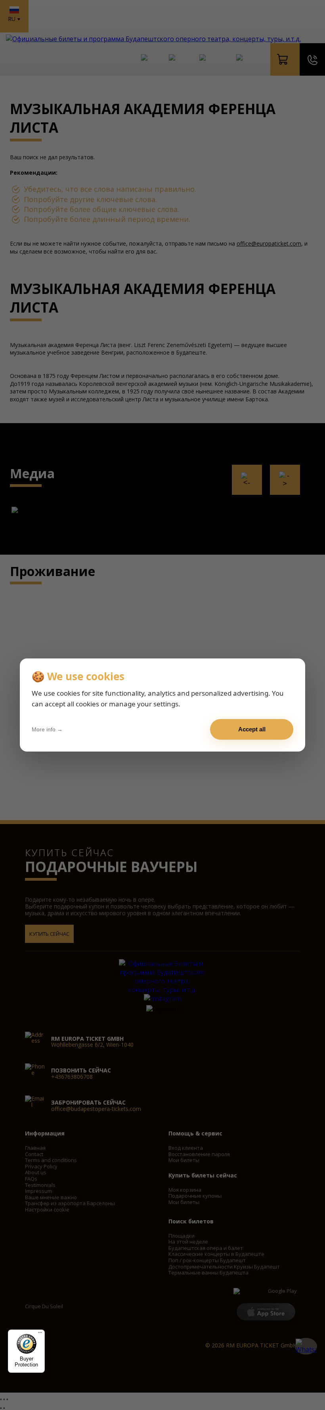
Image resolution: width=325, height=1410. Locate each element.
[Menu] (40, 1334)
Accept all (252, 729)
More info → (47, 729)
